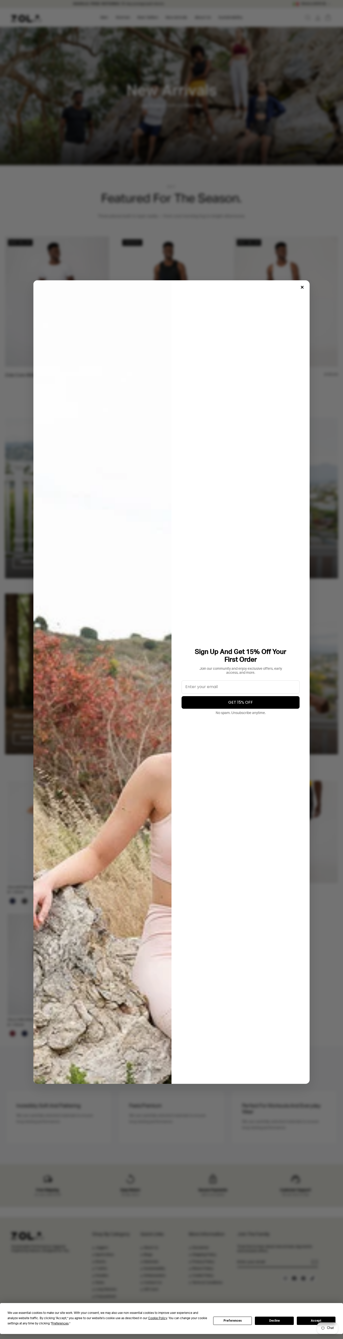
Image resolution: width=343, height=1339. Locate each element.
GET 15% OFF (240, 702)
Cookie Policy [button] (157, 1318)
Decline (274, 1320)
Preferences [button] (60, 1323)
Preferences (232, 1320)
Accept (316, 1320)
